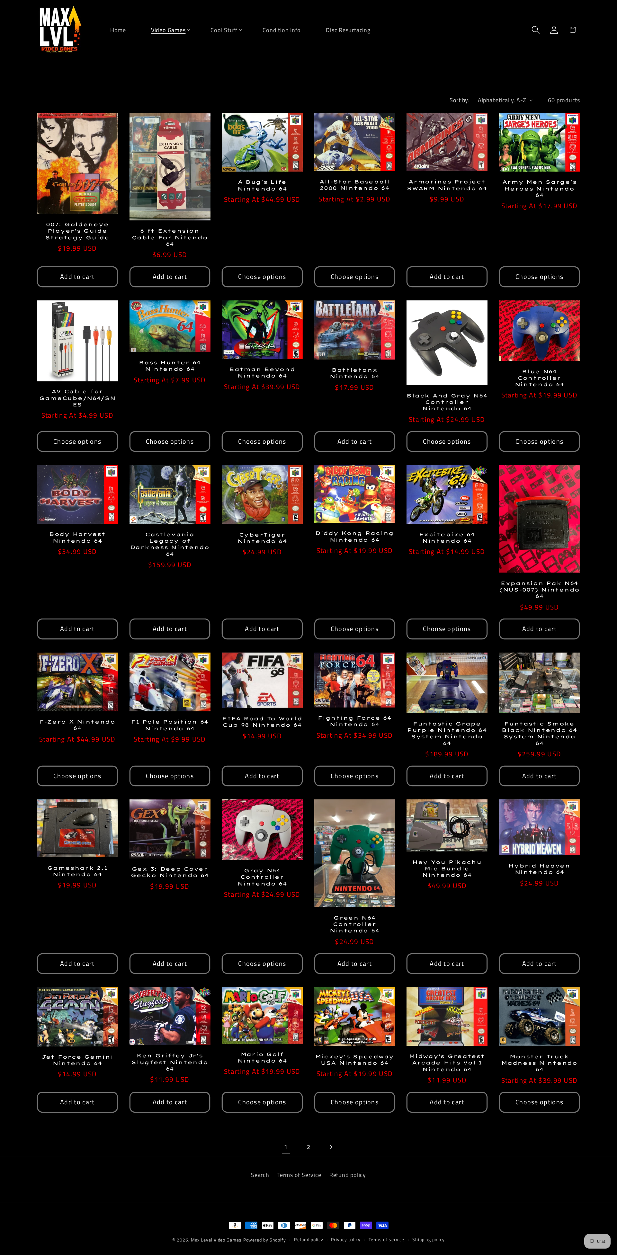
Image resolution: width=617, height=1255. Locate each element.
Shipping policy (428, 1239)
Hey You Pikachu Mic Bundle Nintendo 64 (447, 868)
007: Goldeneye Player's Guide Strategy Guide (77, 231)
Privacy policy (346, 1239)
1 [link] (286, 1147)
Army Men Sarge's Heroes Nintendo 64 (539, 188)
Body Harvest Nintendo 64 (77, 537)
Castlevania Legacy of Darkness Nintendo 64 (170, 544)
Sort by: (459, 99)
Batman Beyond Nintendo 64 (262, 372)
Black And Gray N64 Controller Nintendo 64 (447, 402)
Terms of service (387, 1239)
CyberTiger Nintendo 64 (262, 537)
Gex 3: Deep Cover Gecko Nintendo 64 (170, 872)
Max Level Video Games (216, 1239)
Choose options (262, 276)
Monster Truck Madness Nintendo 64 (539, 1063)
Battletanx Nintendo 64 (354, 373)
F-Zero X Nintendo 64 (77, 724)
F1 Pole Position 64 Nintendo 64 (169, 724)
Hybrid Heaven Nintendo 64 (539, 868)
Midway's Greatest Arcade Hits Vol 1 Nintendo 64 (447, 1063)
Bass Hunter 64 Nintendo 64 (170, 365)
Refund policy (347, 1174)
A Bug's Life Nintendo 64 (262, 185)
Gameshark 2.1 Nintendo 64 (77, 871)
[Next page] (331, 1147)
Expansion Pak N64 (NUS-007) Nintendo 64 (539, 590)
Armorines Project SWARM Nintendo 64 (447, 184)
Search (260, 1174)
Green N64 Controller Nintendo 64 (354, 924)
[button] (164, 29)
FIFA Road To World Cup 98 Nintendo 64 (262, 721)
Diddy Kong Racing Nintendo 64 (354, 536)
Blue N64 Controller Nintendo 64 (539, 378)
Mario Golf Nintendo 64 (262, 1057)
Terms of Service (299, 1174)
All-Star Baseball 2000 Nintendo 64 (354, 184)
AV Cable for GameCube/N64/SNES (77, 398)
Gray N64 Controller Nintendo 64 (262, 877)
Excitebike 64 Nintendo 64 (447, 537)
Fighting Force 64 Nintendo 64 (354, 721)
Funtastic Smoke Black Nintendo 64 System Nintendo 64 (539, 733)
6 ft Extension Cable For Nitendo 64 (170, 237)
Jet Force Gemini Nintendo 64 (77, 1060)
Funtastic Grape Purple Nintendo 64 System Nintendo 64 (447, 733)
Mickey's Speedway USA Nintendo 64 (354, 1059)
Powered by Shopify (264, 1239)
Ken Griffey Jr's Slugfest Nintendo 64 (169, 1062)
